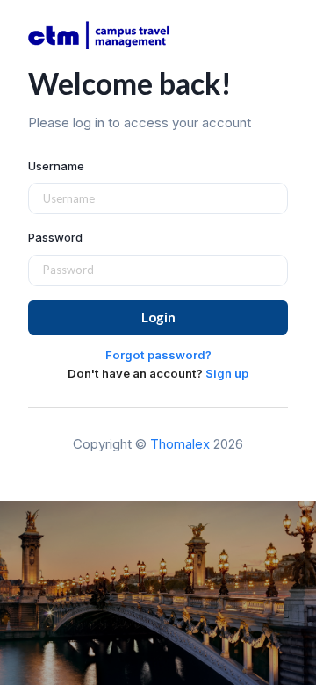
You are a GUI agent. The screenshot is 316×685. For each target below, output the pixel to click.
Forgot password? (158, 355)
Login (158, 317)
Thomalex (180, 444)
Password (55, 237)
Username (56, 166)
